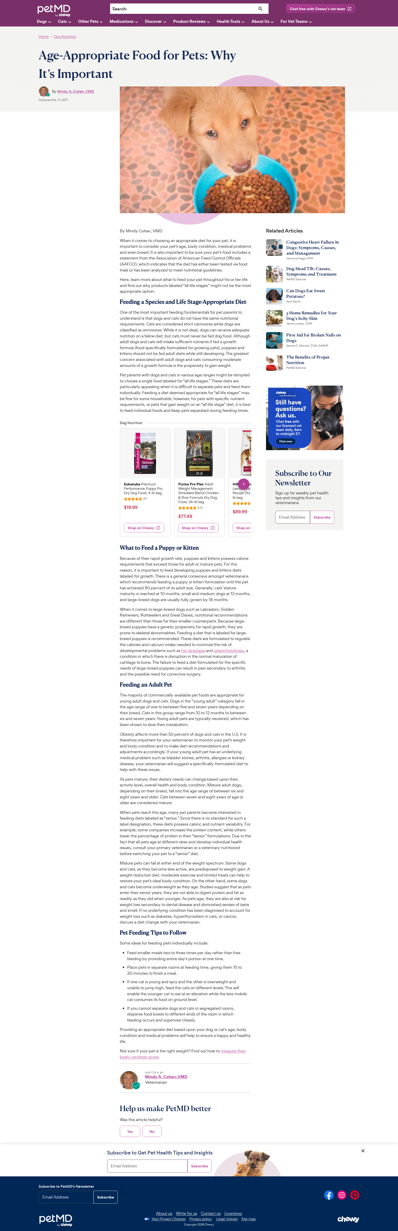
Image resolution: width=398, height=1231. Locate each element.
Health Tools (228, 21)
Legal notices (227, 1219)
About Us (260, 21)
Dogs (42, 21)
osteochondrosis (229, 650)
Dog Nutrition (65, 36)
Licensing (233, 1213)
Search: (119, 9)
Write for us (186, 1213)
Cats (62, 21)
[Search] (260, 9)
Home (44, 36)
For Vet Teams (294, 21)
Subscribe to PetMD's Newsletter (66, 1186)
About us (164, 1213)
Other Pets (88, 21)
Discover (153, 21)
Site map (248, 1219)
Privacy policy (200, 1219)
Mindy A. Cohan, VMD (75, 91)
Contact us (211, 1213)
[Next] (243, 484)
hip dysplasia (193, 650)
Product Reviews (189, 21)
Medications (122, 21)
